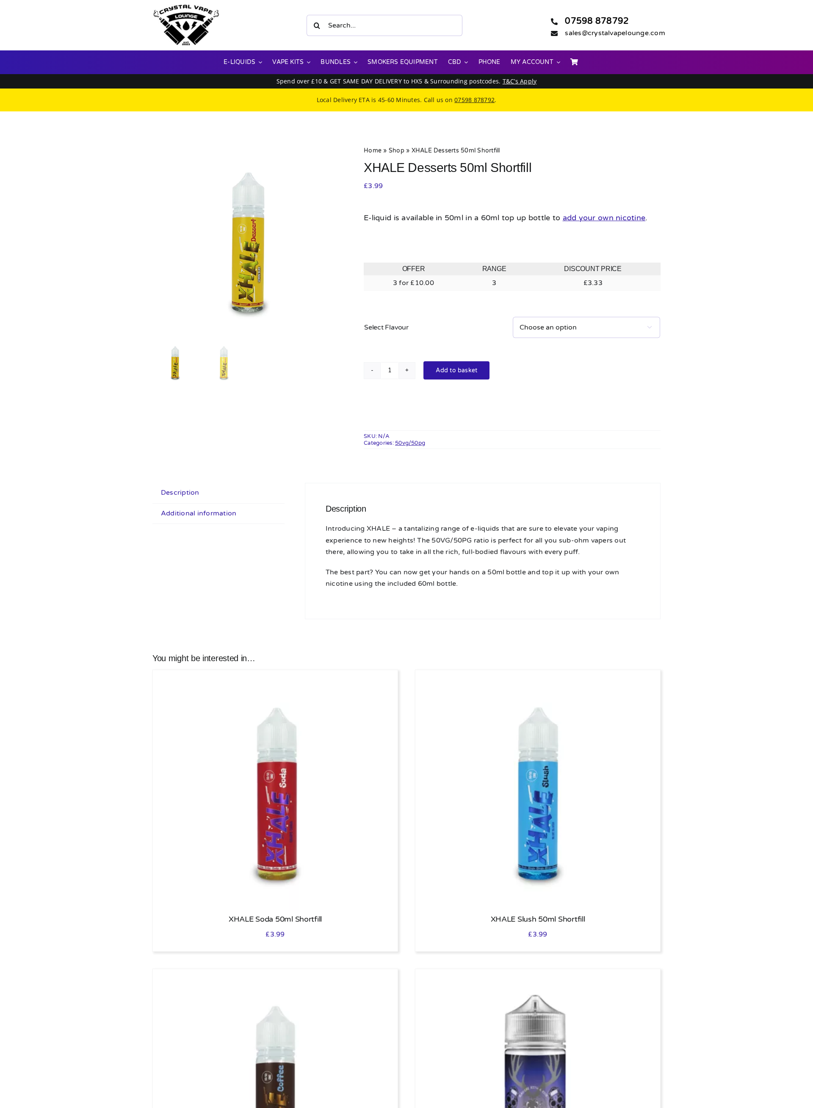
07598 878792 (597, 21)
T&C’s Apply (520, 81)
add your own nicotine (604, 217)
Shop (396, 150)
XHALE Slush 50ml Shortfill (538, 919)
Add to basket (456, 370)
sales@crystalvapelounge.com (615, 33)
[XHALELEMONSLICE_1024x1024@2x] (247, 241)
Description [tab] (180, 492)
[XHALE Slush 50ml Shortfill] (538, 680)
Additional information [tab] (198, 513)
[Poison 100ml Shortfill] (538, 979)
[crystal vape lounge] (186, 7)
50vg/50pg (410, 443)
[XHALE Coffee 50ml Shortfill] (275, 979)
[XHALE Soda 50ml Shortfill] (275, 680)
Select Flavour (386, 327)
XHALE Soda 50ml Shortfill (275, 919)
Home (373, 150)
